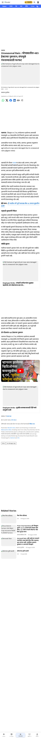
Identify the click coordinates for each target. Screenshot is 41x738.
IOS (18, 438)
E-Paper (11, 736)
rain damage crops (11, 443)
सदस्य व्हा (9, 416)
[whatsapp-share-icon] (3, 101)
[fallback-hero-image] (8, 519)
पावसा (14, 162)
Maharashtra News (6, 430)
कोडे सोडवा (13, 420)
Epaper (4, 6)
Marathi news (11, 428)
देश (16, 6)
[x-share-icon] (6, 101)
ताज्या (11, 6)
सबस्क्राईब (29, 2)
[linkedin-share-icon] (14, 101)
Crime (32, 6)
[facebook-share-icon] (10, 101)
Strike (3, 443)
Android (12, 438)
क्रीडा (26, 6)
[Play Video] (20, 371)
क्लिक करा (32, 424)
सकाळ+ (37, 736)
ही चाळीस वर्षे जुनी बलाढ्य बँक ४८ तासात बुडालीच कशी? (20, 205)
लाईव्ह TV (29, 736)
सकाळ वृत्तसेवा (5, 92)
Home (3, 736)
